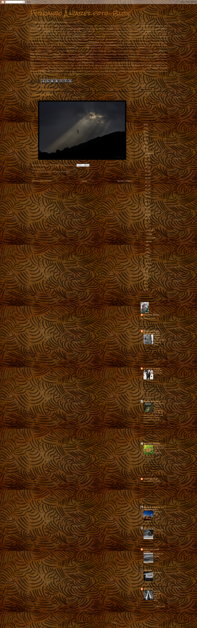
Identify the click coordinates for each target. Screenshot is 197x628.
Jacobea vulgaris (84, 51)
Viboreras (59, 74)
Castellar (43, 37)
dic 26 (148, 171)
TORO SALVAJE (151, 479)
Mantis (83, 54)
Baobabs (114, 31)
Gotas (86, 47)
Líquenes (137, 51)
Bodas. (159, 31)
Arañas (95, 29)
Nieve (96, 57)
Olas (151, 57)
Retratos (58, 65)
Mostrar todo (161, 606)
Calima (112, 34)
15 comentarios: (67, 165)
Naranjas (74, 57)
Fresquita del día (116, 45)
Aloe (165, 26)
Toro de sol (86, 71)
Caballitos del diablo (79, 34)
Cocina (140, 37)
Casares (32, 37)
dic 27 (148, 167)
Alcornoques (132, 26)
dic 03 (148, 222)
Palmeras (85, 59)
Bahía (94, 31)
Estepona (94, 42)
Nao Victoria (67, 57)
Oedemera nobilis (139, 57)
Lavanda (119, 51)
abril (148, 256)
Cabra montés (97, 34)
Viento (65, 74)
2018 (146, 271)
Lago (114, 51)
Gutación (120, 48)
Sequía (74, 68)
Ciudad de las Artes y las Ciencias (116, 37)
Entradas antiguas (124, 181)
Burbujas (65, 34)
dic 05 (148, 215)
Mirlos (142, 54)
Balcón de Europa (102, 31)
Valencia (124, 71)
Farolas (153, 42)
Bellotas (125, 31)
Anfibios (63, 29)
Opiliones (156, 57)
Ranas (162, 63)
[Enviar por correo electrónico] (78, 165)
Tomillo (67, 71)
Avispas (79, 31)
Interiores (63, 51)
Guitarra (109, 48)
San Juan (127, 65)
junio (148, 248)
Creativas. (56, 39)
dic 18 (148, 186)
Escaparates (51, 42)
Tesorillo (155, 68)
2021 (146, 143)
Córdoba (40, 39)
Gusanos (115, 48)
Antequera (89, 29)
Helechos (136, 48)
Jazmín (95, 51)
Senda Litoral (63, 68)
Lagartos (109, 51)
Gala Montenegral (141, 45)
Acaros (80, 25)
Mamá (66, 54)
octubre (149, 234)
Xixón (95, 74)
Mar (87, 54)
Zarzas (106, 74)
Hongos (160, 48)
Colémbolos (147, 37)
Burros (70, 34)
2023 (146, 135)
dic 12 (148, 200)
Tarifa (139, 68)
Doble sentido (147, 39)
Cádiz (108, 34)
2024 (146, 132)
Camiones (124, 34)
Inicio (84, 181)
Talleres (135, 68)
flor (59, 45)
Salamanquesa (105, 65)
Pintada (145, 59)
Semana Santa (53, 68)
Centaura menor (64, 37)
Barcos (120, 31)
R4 (159, 63)
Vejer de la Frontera (161, 71)
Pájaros (78, 59)
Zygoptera (113, 74)
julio (148, 245)
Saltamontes (119, 65)
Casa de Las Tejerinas (161, 34)
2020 (146, 146)
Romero (91, 65)
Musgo (54, 57)
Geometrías (65, 48)
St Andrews (129, 68)
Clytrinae (129, 37)
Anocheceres (79, 29)
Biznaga (155, 31)
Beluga (131, 31)
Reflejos (44, 65)
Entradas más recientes (41, 181)
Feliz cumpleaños (34, 45)
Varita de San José (143, 71)
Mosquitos (163, 54)
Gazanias (53, 48)
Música (60, 57)
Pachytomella (64, 59)
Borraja (38, 34)
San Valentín (157, 65)
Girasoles (77, 48)
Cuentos (74, 39)
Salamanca (97, 65)
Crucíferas (68, 39)
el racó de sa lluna (152, 368)
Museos (50, 57)
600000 (44, 25)
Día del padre (128, 39)
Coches (134, 37)
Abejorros (63, 26)
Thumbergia (34, 71)
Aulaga (45, 31)
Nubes (130, 57)
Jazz (99, 51)
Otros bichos (45, 59)
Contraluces (162, 36)
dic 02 (148, 226)
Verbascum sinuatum (46, 74)
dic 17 (148, 189)
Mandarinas (72, 54)
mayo (148, 252)
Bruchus (48, 34)
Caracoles (131, 34)
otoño (37, 59)
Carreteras (151, 34)
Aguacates (100, 25)
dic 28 (148, 164)
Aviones (73, 31)
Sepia (69, 68)
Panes (96, 59)
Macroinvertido (39, 53)
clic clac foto (149, 528)
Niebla (91, 57)
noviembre (150, 230)
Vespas (55, 74)
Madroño (51, 54)
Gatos (41, 48)
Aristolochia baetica (127, 29)
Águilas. (106, 25)
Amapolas (51, 29)
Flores (95, 45)
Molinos (151, 54)
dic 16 (148, 193)
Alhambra (146, 26)
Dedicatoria (109, 39)
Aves (68, 31)
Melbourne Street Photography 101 (151, 332)
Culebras (91, 39)
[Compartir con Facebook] (85, 165)
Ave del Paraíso (62, 31)
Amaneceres (44, 29)
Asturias (155, 29)
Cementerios (51, 37)
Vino (68, 74)
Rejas (48, 65)
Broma (43, 34)
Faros (158, 42)
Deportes (115, 39)
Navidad (82, 57)
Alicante (152, 26)
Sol (117, 68)
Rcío (166, 63)
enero (148, 267)
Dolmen (155, 39)
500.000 (39, 25)
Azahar (85, 31)
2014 (146, 286)
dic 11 (148, 204)
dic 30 (148, 156)
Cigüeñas (104, 37)
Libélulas (132, 51)
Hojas (142, 47)
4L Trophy (33, 25)
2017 (146, 275)
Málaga (56, 54)
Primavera (88, 62)
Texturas (163, 68)
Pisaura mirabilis (155, 59)
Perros (135, 59)
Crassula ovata (48, 39)
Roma (86, 65)
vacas (118, 71)
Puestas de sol (145, 63)
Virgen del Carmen (81, 74)
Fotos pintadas (103, 45)
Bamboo (109, 31)
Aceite (84, 25)
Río (72, 65)
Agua (95, 26)
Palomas (91, 59)
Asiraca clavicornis (147, 29)
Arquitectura (137, 29)
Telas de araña (146, 68)
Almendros (159, 26)
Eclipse (32, 42)
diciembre (150, 153)
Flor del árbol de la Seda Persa (77, 45)
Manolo (78, 54)
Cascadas (36, 37)
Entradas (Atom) (87, 188)
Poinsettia (61, 63)
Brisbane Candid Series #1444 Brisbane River (159, 340)
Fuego (128, 45)
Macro (156, 51)
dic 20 (148, 178)
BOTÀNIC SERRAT (152, 444)
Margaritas (93, 54)
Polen (66, 63)
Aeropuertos (90, 25)
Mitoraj (147, 54)
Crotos (63, 39)
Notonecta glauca (122, 57)
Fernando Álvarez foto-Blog (79, 13)
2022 (146, 139)
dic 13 (148, 196)
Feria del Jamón (47, 45)
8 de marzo (50, 25)
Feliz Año (164, 42)
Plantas (32, 63)
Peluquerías (113, 59)
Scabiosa (38, 68)
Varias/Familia (132, 71)
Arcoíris (108, 29)
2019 (146, 150)
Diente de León (137, 39)
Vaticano (151, 71)
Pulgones (154, 63)
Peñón (130, 59)
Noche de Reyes (113, 57)
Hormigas (38, 51)
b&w (90, 31)
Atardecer (163, 29)
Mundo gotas (35, 57)
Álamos (111, 25)
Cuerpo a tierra (82, 39)
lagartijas (104, 51)
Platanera (50, 63)
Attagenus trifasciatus (36, 31)
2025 (146, 128)
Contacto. (154, 37)
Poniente (79, 63)
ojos (147, 57)
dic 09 (148, 211)
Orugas (32, 59)
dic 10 (148, 207)
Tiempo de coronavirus (51, 70)
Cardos (144, 34)
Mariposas (100, 54)
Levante (125, 51)
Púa (123, 63)
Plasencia (38, 63)
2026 (146, 124)
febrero (149, 263)
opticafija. (148, 570)
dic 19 (148, 182)
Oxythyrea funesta (55, 59)
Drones (165, 39)
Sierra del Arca (104, 68)
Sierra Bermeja (82, 68)
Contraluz (33, 39)
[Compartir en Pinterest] (88, 165)
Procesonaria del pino (100, 63)
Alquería (35, 28)
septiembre (151, 238)
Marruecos (107, 54)
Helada (131, 48)
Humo (44, 51)
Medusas (114, 54)
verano (36, 74)
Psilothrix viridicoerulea (113, 63)
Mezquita (121, 54)
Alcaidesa (124, 26)
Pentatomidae (120, 59)
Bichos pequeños (145, 31)
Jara (91, 51)
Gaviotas (47, 48)
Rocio (76, 65)
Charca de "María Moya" (78, 37)
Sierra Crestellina (93, 68)
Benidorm (136, 31)
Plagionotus (164, 59)
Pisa (149, 59)
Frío (124, 45)
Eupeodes (110, 42)
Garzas (37, 48)
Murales (44, 57)
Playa (55, 63)
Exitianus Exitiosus (132, 42)
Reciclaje (32, 65)
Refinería (37, 65)
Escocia (85, 42)
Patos (107, 59)
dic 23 (148, 175)
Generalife (58, 48)
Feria (41, 45)
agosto (149, 241)
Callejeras (118, 34)
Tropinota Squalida (110, 71)
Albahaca (117, 26)
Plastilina (43, 63)
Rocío (81, 65)
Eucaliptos (103, 42)
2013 (146, 290)
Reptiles (53, 65)
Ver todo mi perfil (148, 318)
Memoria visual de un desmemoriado (153, 508)
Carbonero (138, 34)
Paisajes (72, 59)
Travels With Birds (152, 401)
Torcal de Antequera (76, 71)
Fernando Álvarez (151, 315)
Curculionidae (100, 39)
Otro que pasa (42, 94)
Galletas (150, 45)
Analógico (57, 29)
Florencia (89, 45)
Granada (92, 48)
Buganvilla (54, 34)
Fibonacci (55, 45)
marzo (149, 259)
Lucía (147, 51)
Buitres (60, 34)
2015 (146, 282)
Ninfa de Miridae (103, 57)
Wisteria (90, 74)
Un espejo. (158, 572)
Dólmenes (160, 39)
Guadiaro (104, 48)
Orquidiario (163, 57)
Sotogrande (122, 68)
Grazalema (98, 48)
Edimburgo (39, 42)
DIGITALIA (148, 589)
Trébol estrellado (95, 71)
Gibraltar (71, 48)
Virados (72, 74)
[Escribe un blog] (80, 165)
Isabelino (77, 51)
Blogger (114, 623)
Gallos (154, 45)
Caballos (90, 34)
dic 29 (148, 160)
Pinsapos (140, 59)
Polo (74, 63)
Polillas (71, 63)
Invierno (70, 51)
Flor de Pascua (65, 45)
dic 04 (148, 218)
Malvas (61, 54)
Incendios (50, 51)
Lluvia (143, 51)
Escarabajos (71, 42)
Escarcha (79, 42)
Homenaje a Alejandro (151, 48)
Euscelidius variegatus (120, 42)
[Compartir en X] (83, 165)
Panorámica (101, 59)
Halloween (126, 48)
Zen (109, 74)
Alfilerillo (139, 25)
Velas (31, 74)
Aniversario (69, 29)
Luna (151, 51)
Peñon (126, 59)
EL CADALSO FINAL (152, 481)
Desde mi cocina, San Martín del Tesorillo (55, 172)
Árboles (101, 29)
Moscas (157, 54)
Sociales (113, 68)
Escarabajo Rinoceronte (61, 42)
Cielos (97, 36)
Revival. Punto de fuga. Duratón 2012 (157, 595)
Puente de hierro (129, 63)
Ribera (63, 65)
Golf (82, 48)
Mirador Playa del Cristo (132, 54)
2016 (146, 279)
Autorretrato (52, 31)
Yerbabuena (100, 74)
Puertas (137, 63)
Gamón (158, 45)
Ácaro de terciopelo (72, 25)
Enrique (46, 42)
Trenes (102, 71)
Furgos (133, 45)
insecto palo (56, 51)
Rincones (68, 65)
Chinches (90, 37)
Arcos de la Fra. (116, 29)
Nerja (87, 57)
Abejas (56, 26)
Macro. (163, 50)
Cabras (104, 34)
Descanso (121, 39)
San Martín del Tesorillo (141, 65)
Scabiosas (45, 68)
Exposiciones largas (144, 42)
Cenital (57, 37)
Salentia (112, 65)
